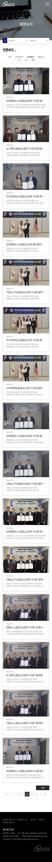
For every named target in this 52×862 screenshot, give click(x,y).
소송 (26, 59)
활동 (33, 59)
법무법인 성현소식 (8, 823)
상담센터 (41, 820)
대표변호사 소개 (22, 820)
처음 (6, 794)
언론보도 (33, 40)
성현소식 (12, 40)
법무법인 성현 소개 (9, 820)
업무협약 (30, 56)
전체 (9, 56)
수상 (18, 59)
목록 (42, 787)
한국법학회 (19, 56)
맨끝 (27, 799)
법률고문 (41, 56)
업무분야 (33, 820)
